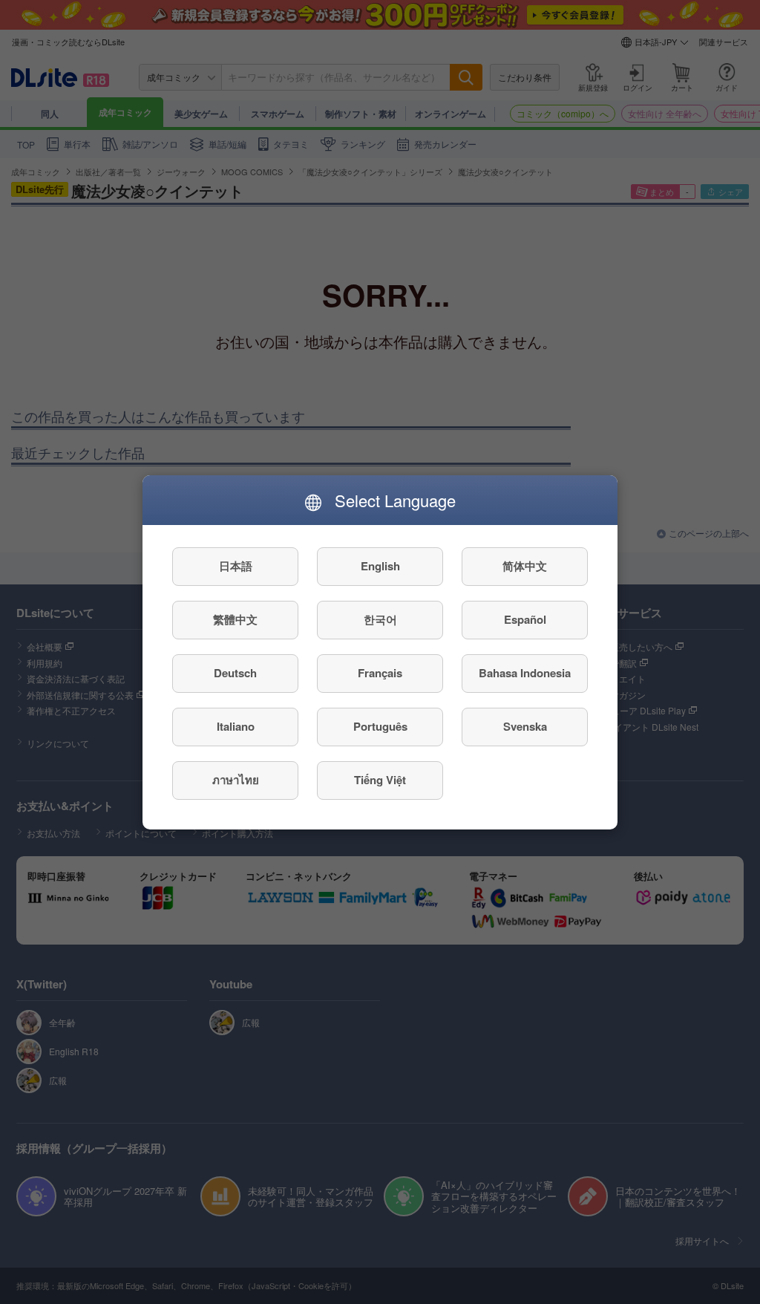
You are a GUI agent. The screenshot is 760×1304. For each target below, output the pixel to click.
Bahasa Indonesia (525, 673)
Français (380, 673)
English (380, 566)
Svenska (525, 726)
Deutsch (235, 673)
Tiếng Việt (380, 780)
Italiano (236, 726)
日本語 (235, 566)
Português (380, 726)
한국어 (380, 619)
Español (525, 619)
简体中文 (524, 566)
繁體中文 (235, 619)
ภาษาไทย (235, 780)
